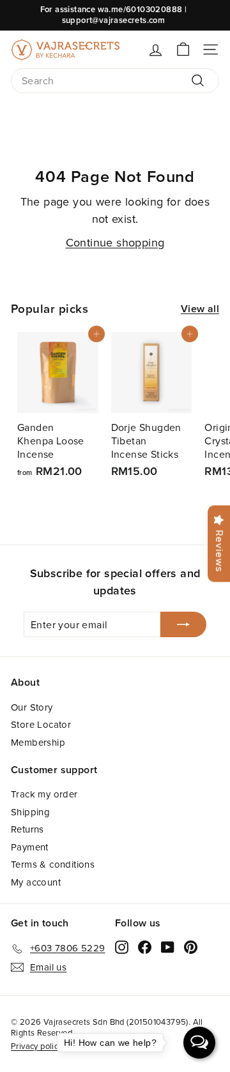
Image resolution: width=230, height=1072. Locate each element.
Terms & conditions (53, 864)
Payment (30, 847)
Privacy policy (37, 1046)
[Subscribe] (183, 624)
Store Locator (41, 724)
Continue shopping (115, 242)
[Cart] (183, 49)
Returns (27, 829)
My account (36, 882)
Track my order (44, 794)
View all (200, 309)
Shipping (30, 812)
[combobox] (115, 80)
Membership (38, 742)
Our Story (32, 707)
